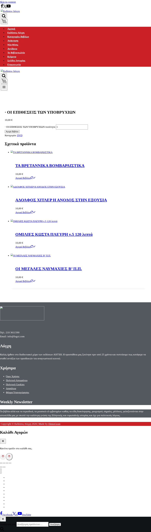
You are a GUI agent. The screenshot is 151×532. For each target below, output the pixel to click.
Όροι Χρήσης (12, 376)
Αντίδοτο (12, 48)
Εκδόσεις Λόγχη (15, 32)
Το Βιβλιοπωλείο (16, 52)
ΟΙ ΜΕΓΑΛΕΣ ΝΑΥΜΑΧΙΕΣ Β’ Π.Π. (48, 268)
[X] (4, 7)
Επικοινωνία (14, 64)
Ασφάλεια (11, 388)
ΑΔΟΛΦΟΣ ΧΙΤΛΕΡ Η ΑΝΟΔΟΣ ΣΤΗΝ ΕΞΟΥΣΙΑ (61, 200)
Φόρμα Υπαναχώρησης (17, 392)
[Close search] (3, 519)
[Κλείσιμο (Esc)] (10, 463)
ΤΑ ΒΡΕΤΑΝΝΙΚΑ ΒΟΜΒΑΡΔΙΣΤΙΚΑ (49, 165)
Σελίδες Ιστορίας (16, 60)
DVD (19, 135)
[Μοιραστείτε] (7, 463)
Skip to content (8, 2)
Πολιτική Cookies (15, 384)
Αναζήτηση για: (8, 524)
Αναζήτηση (55, 524)
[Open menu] (4, 87)
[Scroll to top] (3, 457)
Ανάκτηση (12, 40)
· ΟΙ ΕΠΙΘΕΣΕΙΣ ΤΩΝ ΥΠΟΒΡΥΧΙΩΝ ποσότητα (30, 127)
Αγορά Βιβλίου (12, 132)
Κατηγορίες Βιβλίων (18, 36)
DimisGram (54, 424)
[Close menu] (1, 471)
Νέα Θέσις (12, 44)
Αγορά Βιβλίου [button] (23, 178)
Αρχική (11, 28)
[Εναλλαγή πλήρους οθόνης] (4, 463)
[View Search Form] (4, 16)
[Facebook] (2, 7)
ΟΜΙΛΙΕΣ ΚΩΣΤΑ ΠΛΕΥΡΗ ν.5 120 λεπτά (54, 234)
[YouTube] (8, 7)
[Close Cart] (3, 441)
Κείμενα (11, 56)
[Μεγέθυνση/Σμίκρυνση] (1, 463)
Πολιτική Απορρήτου (16, 380)
